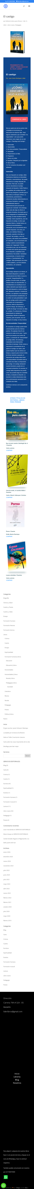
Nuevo (5, 719)
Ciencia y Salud (7, 602)
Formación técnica (8, 630)
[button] (3, 1185)
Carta (5, 770)
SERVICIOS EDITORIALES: (23, 829)
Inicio (17, 1073)
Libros (5, 634)
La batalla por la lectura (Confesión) (13, 733)
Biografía (6, 598)
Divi (26, 1187)
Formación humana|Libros (13, 657)
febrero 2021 (7, 902)
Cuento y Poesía (8, 607)
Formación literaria (9, 625)
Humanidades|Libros (11, 674)
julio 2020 (6, 911)
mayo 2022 (6, 884)
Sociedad (10, 687)
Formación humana (9, 621)
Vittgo (18, 1187)
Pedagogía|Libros (11, 683)
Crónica (7, 638)
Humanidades (9, 670)
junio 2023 (6, 875)
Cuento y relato (8, 612)
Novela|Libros (10, 678)
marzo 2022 (7, 893)
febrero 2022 (7, 898)
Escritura (6, 783)
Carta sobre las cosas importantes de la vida (16, 742)
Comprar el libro (19, 119)
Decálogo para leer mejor (11, 746)
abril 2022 (6, 888)
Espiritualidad (9, 652)
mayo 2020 (6, 916)
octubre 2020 (7, 907)
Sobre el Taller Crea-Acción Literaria (14, 737)
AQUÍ (12, 387)
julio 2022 (6, 879)
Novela (7, 700)
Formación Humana (9, 797)
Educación (9, 660)
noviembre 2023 (8, 866)
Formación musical (9, 802)
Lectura (5, 806)
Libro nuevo (11, 25)
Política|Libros (9, 714)
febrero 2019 (7, 920)
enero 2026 (6, 852)
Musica (7, 696)
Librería (17, 1076)
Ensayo (5, 616)
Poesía (7, 709)
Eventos (5, 793)
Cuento (7, 643)
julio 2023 (6, 870)
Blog (4, 765)
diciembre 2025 (8, 856)
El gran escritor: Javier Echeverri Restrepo (15, 728)
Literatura (8, 691)
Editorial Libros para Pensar (14, 21)
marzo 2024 (7, 861)
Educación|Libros (11, 665)
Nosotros (17, 1083)
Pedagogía (18, 25)
